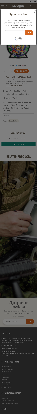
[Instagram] (20, 39)
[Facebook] (15, 39)
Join (29, 33)
